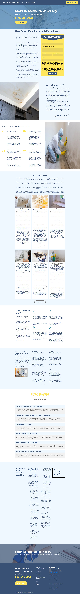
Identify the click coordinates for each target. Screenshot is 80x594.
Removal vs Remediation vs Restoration (40, 578)
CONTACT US (21, 583)
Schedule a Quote (62, 115)
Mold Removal (38, 571)
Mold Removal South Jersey (53, 572)
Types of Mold (24, 2)
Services (17, 2)
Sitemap (37, 584)
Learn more (40, 302)
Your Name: (44, 53)
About (29, 2)
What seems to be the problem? (48, 46)
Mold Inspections (38, 574)
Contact (33, 2)
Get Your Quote (52, 73)
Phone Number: (56, 53)
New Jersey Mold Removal (9, 2)
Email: (43, 57)
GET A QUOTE (21, 22)
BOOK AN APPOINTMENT (72, 2)
